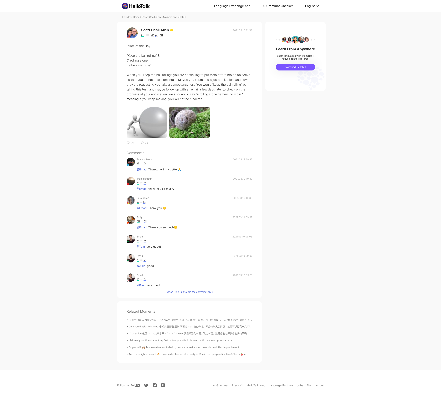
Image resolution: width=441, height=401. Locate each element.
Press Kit (237, 385)
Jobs (300, 385)
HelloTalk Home (131, 17)
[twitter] (146, 385)
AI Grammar (220, 385)
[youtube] (135, 385)
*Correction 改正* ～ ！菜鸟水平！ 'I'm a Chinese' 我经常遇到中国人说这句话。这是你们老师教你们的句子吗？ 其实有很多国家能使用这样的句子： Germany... (215, 333)
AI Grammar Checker (278, 6)
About (320, 385)
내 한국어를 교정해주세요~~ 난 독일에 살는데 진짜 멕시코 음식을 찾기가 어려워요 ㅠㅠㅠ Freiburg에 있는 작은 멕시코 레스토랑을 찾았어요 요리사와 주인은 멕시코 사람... (222, 319)
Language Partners (281, 385)
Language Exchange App (232, 6)
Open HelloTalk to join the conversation (189, 291)
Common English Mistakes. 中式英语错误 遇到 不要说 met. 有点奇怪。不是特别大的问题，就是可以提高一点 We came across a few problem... (207, 326)
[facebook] (155, 385)
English (310, 6)
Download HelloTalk (295, 66)
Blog (309, 385)
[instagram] (163, 385)
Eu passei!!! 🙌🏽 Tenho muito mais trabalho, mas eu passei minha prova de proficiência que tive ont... (185, 347)
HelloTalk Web (256, 385)
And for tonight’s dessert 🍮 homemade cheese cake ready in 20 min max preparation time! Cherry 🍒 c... (188, 354)
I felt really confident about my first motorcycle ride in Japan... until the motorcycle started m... (182, 340)
